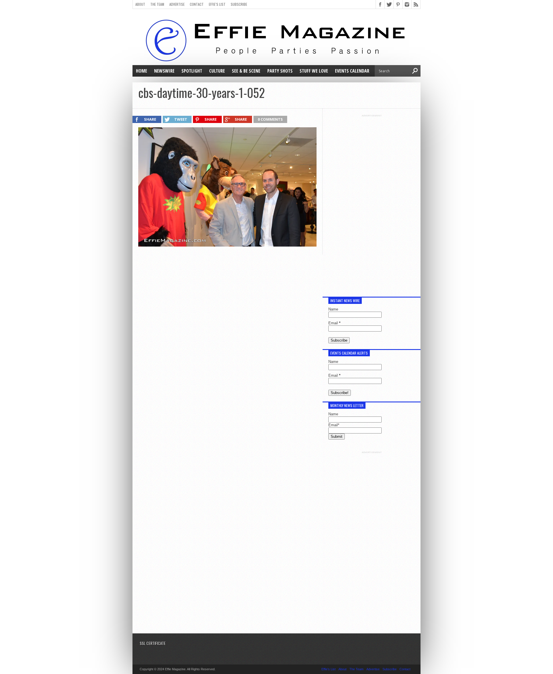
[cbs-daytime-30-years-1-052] (227, 245)
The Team (157, 4)
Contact (197, 4)
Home (141, 71)
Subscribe (239, 4)
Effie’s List (217, 4)
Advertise (177, 4)
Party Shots (280, 71)
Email (334, 323)
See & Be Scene (246, 71)
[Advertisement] (371, 203)
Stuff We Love (314, 71)
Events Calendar (352, 71)
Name (333, 309)
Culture (217, 71)
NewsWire (164, 71)
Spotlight (191, 71)
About (140, 4)
